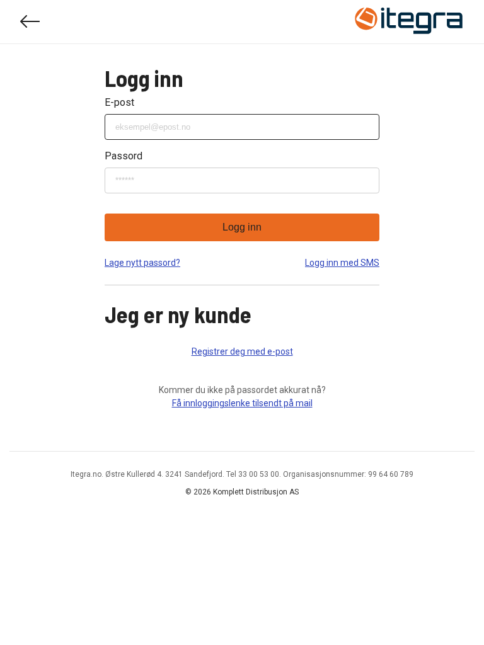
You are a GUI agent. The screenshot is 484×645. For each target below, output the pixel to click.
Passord (123, 156)
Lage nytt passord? (142, 263)
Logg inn (242, 227)
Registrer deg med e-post (242, 351)
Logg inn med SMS (342, 263)
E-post (119, 102)
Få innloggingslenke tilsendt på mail (242, 403)
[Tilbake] (30, 22)
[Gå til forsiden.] (409, 22)
